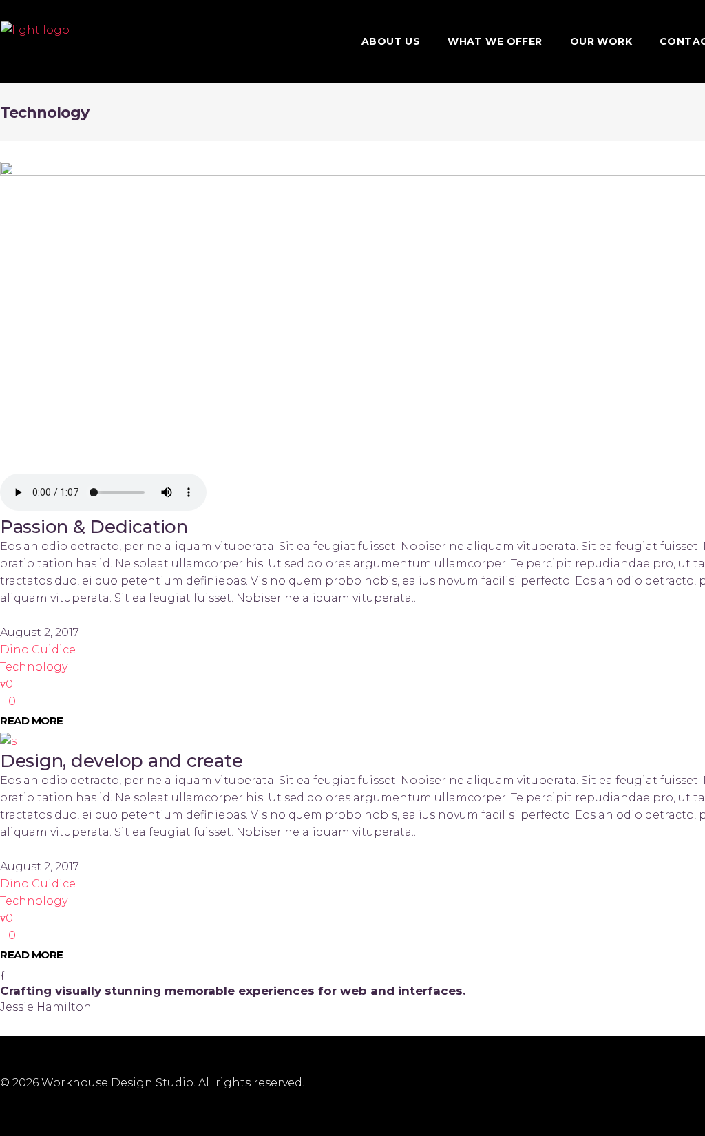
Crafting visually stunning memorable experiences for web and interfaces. (232, 991)
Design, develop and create (121, 761)
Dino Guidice (38, 649)
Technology (33, 666)
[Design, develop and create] (8, 741)
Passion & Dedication (94, 527)
